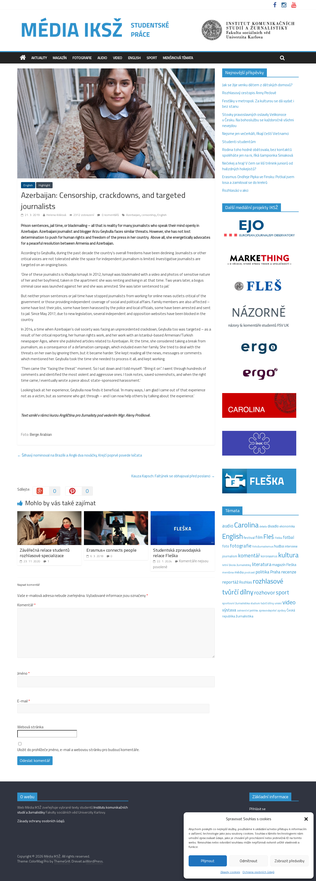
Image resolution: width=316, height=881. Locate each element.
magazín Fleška (284, 564)
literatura (261, 564)
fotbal (288, 537)
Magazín (60, 57)
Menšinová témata (178, 57)
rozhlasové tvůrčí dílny (252, 586)
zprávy (281, 610)
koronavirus (269, 556)
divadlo (273, 526)
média (239, 572)
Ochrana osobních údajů (258, 872)
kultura (288, 555)
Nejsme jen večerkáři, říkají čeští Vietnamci (255, 133)
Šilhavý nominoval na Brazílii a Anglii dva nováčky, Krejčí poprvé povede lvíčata (79, 455)
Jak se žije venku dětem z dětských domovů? (257, 85)
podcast (249, 572)
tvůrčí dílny (267, 603)
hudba (279, 546)
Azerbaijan (133, 214)
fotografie (241, 545)
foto (225, 546)
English (134, 57)
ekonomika (287, 526)
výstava (229, 610)
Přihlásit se (257, 808)
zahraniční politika (247, 610)
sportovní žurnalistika (236, 603)
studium (255, 603)
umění (278, 603)
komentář (249, 555)
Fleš (268, 536)
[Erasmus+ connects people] (116, 514)
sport (282, 592)
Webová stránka (30, 727)
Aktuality (39, 57)
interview (291, 546)
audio (227, 525)
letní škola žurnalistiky (236, 565)
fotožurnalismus (262, 546)
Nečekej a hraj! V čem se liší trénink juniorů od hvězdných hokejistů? (257, 166)
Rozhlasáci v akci (235, 190)
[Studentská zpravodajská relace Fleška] (183, 514)
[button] (306, 819)
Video (117, 57)
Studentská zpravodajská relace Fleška (176, 553)
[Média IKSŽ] (158, 17)
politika (262, 571)
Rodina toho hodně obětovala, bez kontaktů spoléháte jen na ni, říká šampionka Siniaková (257, 152)
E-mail (23, 701)
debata (263, 526)
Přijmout (208, 861)
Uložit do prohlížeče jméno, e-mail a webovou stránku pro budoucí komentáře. (78, 750)
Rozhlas (245, 582)
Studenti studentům (239, 142)
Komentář (26, 605)
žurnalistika (244, 616)
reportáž (230, 582)
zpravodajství (267, 610)
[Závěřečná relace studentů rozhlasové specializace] (49, 514)
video (289, 602)
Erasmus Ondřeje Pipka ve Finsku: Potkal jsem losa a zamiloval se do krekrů (258, 179)
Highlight (44, 185)
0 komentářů (110, 214)
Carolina (246, 524)
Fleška (278, 538)
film (259, 537)
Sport (152, 57)
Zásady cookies (230, 872)
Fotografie (82, 57)
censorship (148, 214)
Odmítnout (248, 861)
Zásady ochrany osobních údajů (40, 820)
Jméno (23, 673)
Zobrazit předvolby (289, 861)
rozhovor (264, 592)
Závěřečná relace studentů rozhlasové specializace (45, 553)
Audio (102, 57)
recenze (288, 571)
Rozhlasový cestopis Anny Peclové (249, 93)
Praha (275, 572)
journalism (229, 556)
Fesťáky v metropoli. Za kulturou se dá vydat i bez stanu (258, 103)
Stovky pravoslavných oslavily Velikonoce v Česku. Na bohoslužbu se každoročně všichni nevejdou (258, 120)
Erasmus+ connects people (111, 550)
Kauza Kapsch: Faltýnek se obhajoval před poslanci (173, 476)
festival (249, 537)
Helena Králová (56, 214)
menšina (228, 572)
